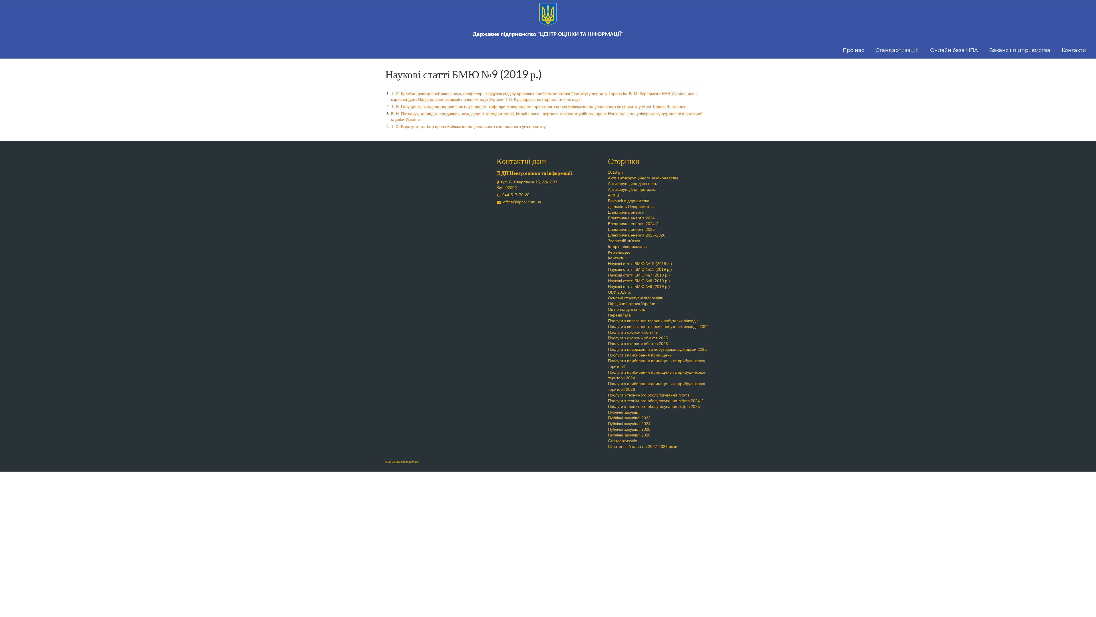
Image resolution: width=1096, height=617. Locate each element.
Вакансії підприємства (628, 201)
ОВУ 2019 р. (619, 292)
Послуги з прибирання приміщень (640, 355)
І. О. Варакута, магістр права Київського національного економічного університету (468, 126)
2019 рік (615, 172)
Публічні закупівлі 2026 (629, 435)
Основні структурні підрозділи (635, 298)
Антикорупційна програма (632, 189)
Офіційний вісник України (631, 303)
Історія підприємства (627, 246)
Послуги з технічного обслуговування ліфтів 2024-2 (656, 400)
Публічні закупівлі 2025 (629, 429)
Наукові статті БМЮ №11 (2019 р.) (640, 269)
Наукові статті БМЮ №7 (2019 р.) (639, 275)
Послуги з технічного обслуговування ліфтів (649, 395)
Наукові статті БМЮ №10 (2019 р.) (640, 263)
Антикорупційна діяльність (632, 183)
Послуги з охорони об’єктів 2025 (638, 338)
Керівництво (619, 252)
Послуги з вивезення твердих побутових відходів (653, 320)
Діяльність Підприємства (631, 206)
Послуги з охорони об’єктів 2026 (638, 343)
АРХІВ (613, 195)
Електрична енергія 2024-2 (633, 223)
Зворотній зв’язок (624, 241)
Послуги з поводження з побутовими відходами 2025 (657, 349)
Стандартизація (622, 440)
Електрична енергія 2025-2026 (636, 235)
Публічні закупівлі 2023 (629, 418)
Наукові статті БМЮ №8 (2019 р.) (639, 281)
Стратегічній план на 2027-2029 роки (642, 446)
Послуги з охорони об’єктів (633, 332)
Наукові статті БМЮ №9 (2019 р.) (639, 286)
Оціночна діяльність (626, 309)
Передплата (619, 315)
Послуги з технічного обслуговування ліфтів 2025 (654, 406)
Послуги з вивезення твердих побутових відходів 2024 (658, 326)
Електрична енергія (626, 212)
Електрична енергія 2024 (631, 218)
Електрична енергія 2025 (631, 229)
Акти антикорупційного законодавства (643, 178)
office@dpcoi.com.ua (521, 202)
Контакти (616, 258)
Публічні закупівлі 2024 (629, 423)
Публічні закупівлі (624, 412)
